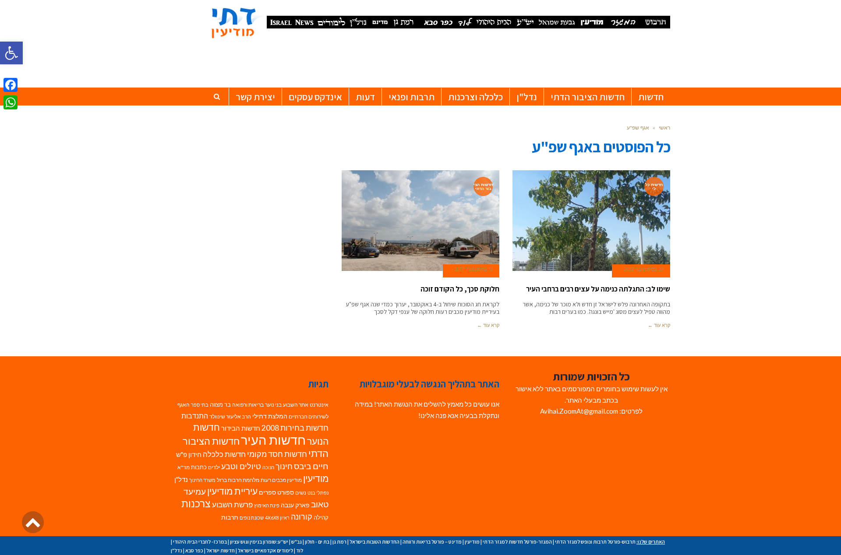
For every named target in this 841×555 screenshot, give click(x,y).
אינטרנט (319, 404)
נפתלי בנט (318, 492)
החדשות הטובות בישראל (374, 541)
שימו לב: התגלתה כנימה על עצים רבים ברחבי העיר (598, 289)
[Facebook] (10, 85)
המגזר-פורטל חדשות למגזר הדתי (517, 541)
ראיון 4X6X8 (277, 517)
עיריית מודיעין (232, 491)
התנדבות (194, 416)
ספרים (267, 492)
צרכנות (196, 503)
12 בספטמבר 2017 (474, 269)
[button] (11, 53)
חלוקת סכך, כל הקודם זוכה (459, 289)
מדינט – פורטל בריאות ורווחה (432, 541)
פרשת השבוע (232, 504)
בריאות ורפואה (248, 404)
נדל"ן (181, 479)
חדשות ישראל (220, 550)
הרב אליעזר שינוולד (230, 416)
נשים (300, 492)
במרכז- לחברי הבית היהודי (200, 541)
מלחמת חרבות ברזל (238, 480)
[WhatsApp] (10, 102)
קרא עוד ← (659, 325)
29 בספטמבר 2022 (644, 269)
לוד (299, 550)
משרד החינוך (202, 480)
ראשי (664, 127)
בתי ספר (199, 404)
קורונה (301, 516)
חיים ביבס (311, 466)
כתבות (199, 467)
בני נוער (273, 404)
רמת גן (339, 541)
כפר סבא (194, 550)
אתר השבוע (295, 404)
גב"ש (296, 541)
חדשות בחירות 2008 (295, 427)
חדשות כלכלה (224, 454)
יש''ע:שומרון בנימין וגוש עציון (259, 541)
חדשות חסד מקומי (277, 454)
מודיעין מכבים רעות (281, 480)
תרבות (229, 517)
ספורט (285, 492)
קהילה (321, 517)
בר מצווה (220, 404)
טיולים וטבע (241, 466)
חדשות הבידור (240, 428)
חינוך (284, 466)
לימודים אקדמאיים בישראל (265, 550)
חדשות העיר (273, 439)
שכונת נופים (252, 517)
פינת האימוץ (266, 505)
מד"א (183, 467)
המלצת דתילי (269, 416)
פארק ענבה (295, 505)
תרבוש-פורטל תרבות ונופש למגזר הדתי (595, 541)
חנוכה (268, 467)
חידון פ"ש (188, 454)
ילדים (214, 467)
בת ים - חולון (317, 541)
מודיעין (316, 478)
